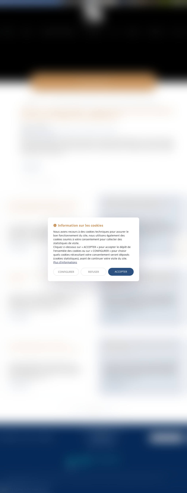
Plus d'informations (65, 262)
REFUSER (93, 272)
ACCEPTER (121, 271)
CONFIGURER (66, 272)
